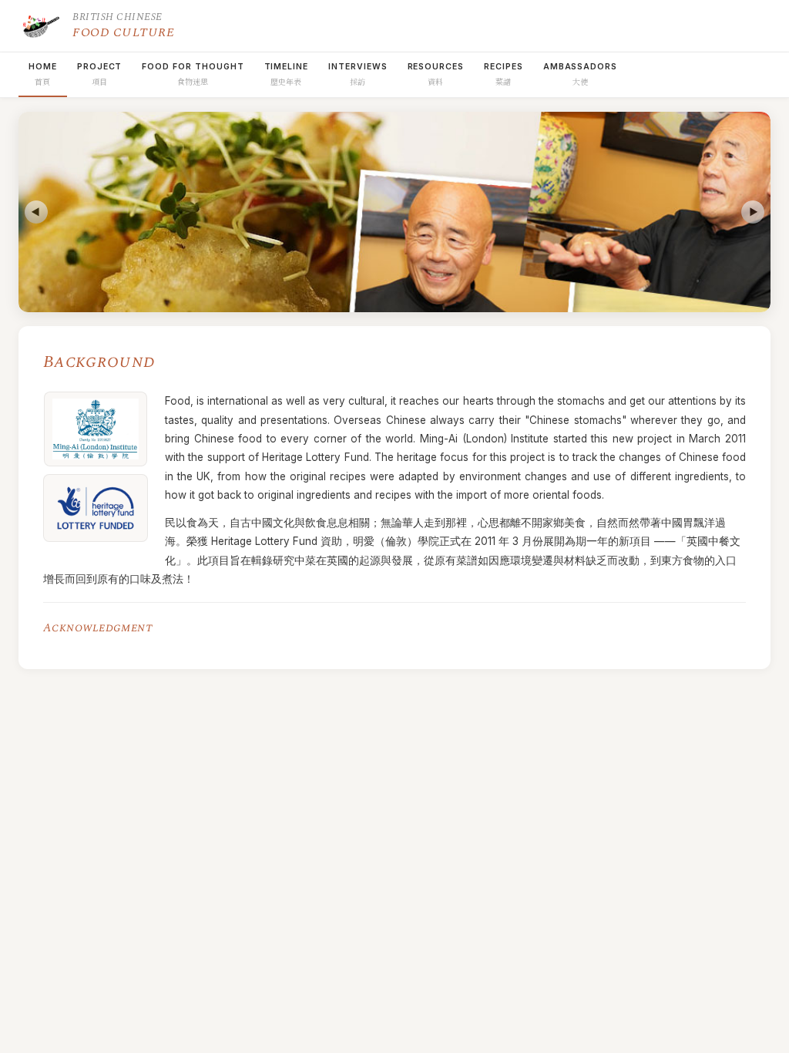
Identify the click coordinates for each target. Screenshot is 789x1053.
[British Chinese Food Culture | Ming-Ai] (40, 26)
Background (99, 362)
